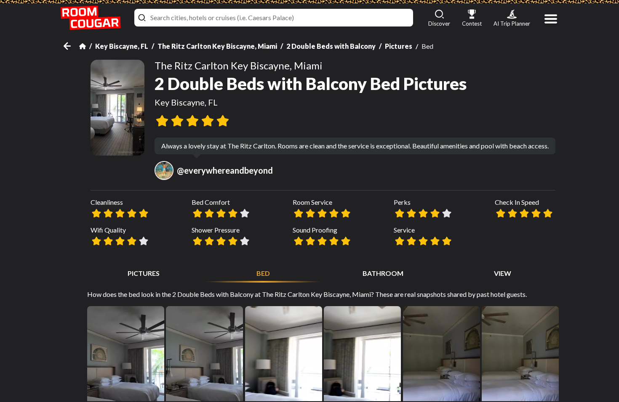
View (502, 273)
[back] (71, 46)
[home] (90, 17)
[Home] (82, 46)
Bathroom (383, 273)
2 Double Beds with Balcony (331, 46)
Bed (263, 273)
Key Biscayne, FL (121, 46)
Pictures (398, 46)
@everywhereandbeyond (225, 170)
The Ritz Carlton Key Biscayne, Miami (217, 46)
